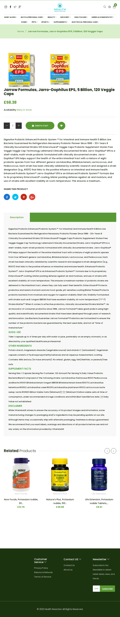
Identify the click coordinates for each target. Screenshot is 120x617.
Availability (10, 109)
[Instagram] (15, 7)
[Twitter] (6, 7)
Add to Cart (41, 125)
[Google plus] (32, 197)
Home (20, 31)
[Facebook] (10, 7)
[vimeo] (24, 197)
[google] (20, 7)
